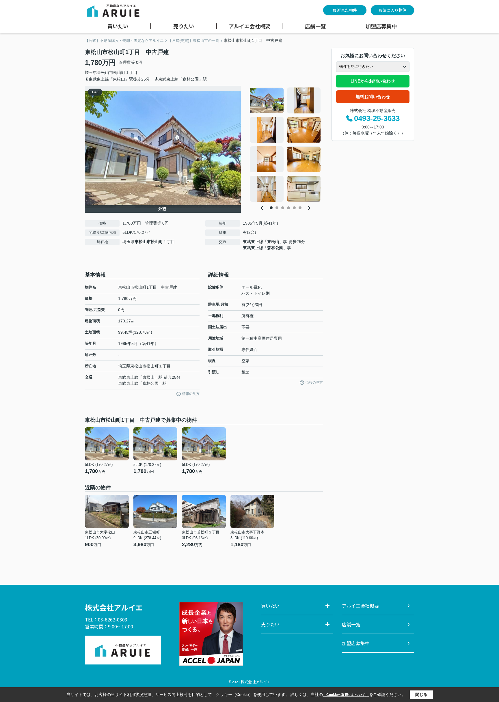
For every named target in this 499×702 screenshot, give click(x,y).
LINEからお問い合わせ (373, 81)
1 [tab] (271, 207)
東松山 (273, 241)
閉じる (421, 694)
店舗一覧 (315, 26)
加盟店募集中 (381, 26)
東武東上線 (253, 241)
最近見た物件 (345, 10)
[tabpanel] (285, 144)
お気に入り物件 (392, 10)
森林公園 (275, 247)
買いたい (117, 26)
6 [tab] (300, 207)
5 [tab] (294, 207)
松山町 (119, 72)
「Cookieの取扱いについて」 (346, 695)
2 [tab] (276, 207)
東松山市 (105, 72)
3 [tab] (282, 207)
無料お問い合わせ (372, 96)
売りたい (183, 26)
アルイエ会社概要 (249, 26)
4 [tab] (288, 207)
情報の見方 (191, 394)
